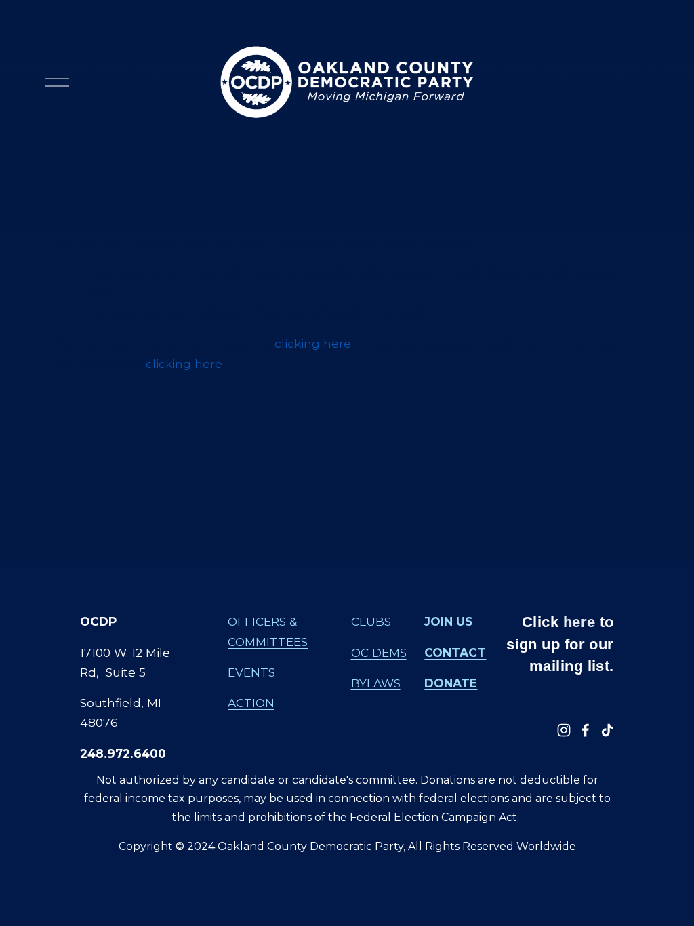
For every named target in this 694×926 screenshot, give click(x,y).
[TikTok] (607, 730)
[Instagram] (564, 730)
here (579, 621)
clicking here (312, 343)
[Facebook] (585, 730)
